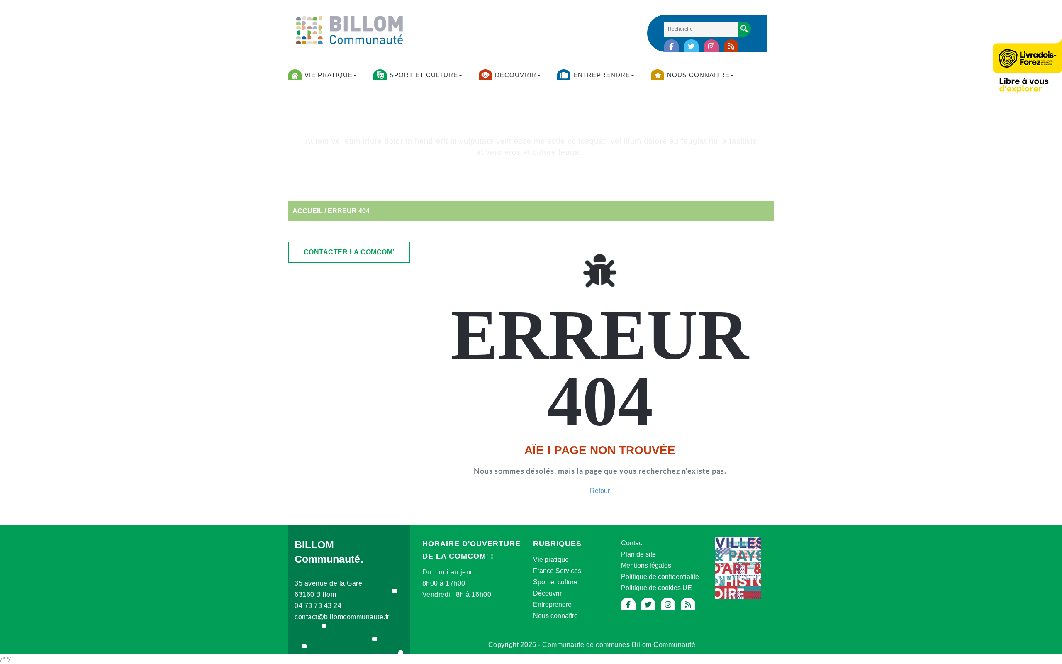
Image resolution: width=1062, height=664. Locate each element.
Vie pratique (551, 559)
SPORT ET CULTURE (424, 74)
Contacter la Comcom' (349, 252)
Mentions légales (646, 565)
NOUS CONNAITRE (698, 74)
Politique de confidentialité (660, 576)
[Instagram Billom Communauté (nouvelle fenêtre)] (711, 46)
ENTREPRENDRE (601, 74)
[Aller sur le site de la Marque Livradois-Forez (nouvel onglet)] (1027, 67)
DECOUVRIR (515, 74)
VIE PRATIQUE (328, 74)
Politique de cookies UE (656, 587)
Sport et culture (555, 582)
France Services (557, 570)
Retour (600, 490)
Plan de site (638, 554)
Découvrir (547, 593)
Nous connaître (555, 615)
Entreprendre (552, 604)
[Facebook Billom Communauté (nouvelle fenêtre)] (671, 46)
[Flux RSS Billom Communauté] (731, 46)
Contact (632, 543)
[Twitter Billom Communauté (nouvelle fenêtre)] (691, 46)
